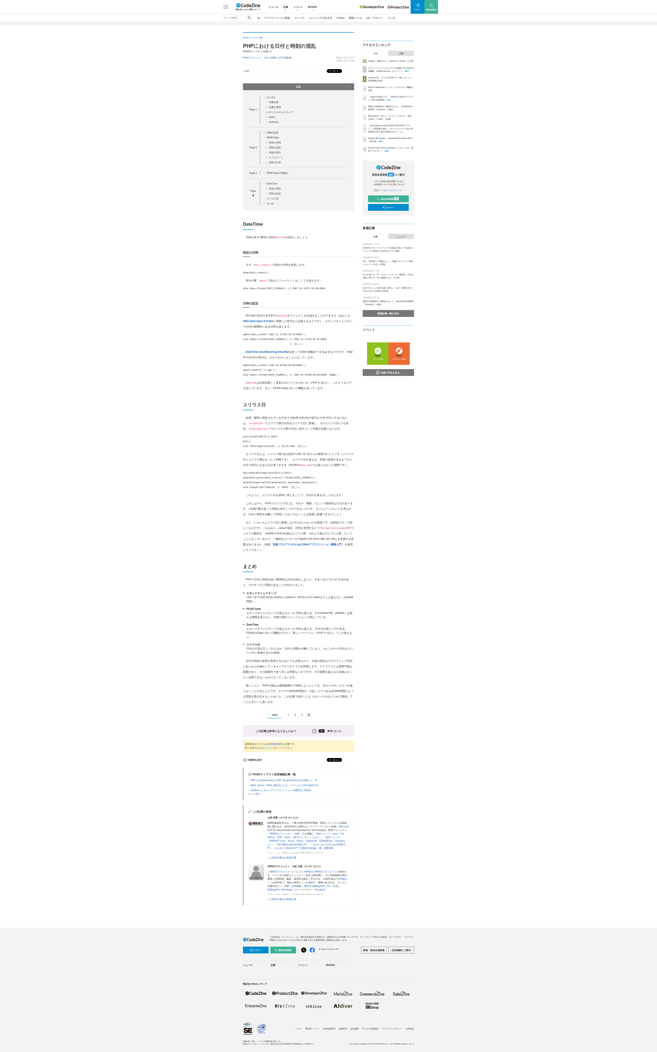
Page (253, 109)
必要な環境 (275, 107)
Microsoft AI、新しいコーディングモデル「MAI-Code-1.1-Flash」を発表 (390, 117)
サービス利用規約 (370, 1028)
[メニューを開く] (226, 7)
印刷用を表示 (255, 759)
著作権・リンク (312, 1028)
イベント (298, 7)
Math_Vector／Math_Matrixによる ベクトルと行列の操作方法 (285, 785)
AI (258, 18)
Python (341, 18)
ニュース (273, 7)
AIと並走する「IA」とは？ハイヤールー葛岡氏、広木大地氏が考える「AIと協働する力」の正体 (388, 276)
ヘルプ (299, 1028)
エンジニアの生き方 (320, 18)
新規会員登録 (389, 198)
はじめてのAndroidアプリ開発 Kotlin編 (296, 848)
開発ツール (355, 18)
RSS (307, 886)
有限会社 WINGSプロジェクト (320, 871)
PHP (247, 70)
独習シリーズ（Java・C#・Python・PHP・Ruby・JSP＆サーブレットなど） (306, 835)
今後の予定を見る (390, 372)
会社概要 (354, 1028)
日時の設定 (273, 132)
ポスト (335, 70)
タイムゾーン (276, 157)
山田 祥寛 (282, 57)
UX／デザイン (374, 18)
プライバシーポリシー (392, 1028)
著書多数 (328, 848)
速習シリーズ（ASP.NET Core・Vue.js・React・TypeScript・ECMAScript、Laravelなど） (306, 840)
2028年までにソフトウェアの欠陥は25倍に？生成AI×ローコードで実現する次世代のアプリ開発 (388, 249)
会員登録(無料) (274, 744)
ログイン (267, 748)
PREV (275, 714)
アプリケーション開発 (277, 18)
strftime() (274, 122)
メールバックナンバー (390, 190)
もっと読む (254, 793)
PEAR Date (273, 137)
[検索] (249, 17)
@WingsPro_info (321, 886)
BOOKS (312, 7)
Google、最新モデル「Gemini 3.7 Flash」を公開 (390, 60)
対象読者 (274, 102)
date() (272, 117)
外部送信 (410, 1028)
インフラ (299, 18)
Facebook (320, 889)
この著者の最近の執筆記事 (281, 857)
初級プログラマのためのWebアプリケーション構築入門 (307, 544)
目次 (298, 86)
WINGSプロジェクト (281, 833)
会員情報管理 (329, 1028)
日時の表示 (275, 152)
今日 (376, 53)
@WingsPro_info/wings (279, 889)
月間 (401, 53)
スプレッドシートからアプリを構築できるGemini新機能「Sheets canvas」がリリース (391, 69)
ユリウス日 (273, 198)
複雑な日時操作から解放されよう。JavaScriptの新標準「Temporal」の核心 (390, 108)
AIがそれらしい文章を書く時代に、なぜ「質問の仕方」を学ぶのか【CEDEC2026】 (388, 289)
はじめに (271, 97)
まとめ (270, 203)
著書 (286, 886)
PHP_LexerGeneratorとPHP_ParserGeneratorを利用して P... (285, 780)
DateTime (272, 183)
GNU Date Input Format (258, 321)
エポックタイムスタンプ (280, 112)
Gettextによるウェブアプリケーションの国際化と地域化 (281, 790)
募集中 (312, 882)
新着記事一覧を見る (388, 313)
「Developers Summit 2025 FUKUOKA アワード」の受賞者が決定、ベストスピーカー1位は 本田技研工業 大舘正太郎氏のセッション (390, 128)
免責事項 (343, 1028)
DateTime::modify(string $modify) (267, 352)
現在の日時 (275, 142)
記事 (285, 7)
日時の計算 (275, 162)
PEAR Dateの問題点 (277, 173)
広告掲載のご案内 (401, 950)
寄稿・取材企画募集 (374, 950)
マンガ (391, 18)
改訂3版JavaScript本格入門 (291, 844)
